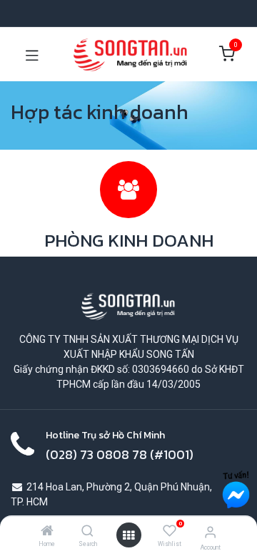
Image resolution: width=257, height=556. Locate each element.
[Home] (47, 531)
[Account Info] (210, 532)
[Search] (87, 531)
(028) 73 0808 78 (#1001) (119, 455)
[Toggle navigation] (32, 54)
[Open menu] (128, 535)
